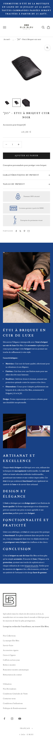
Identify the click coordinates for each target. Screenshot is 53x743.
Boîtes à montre (9, 665)
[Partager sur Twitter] (20, 231)
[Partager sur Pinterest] (24, 231)
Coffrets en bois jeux (11, 660)
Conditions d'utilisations (13, 703)
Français (25, 728)
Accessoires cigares (10, 650)
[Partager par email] (28, 231)
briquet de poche (31, 565)
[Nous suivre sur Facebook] (4, 718)
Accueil (7, 39)
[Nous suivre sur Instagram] (12, 718)
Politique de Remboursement (14, 708)
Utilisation (7, 684)
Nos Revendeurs (9, 689)
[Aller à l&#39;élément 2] (16, 103)
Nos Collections (9, 635)
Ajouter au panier (26, 155)
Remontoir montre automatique (16, 669)
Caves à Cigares (9, 655)
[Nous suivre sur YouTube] (19, 718)
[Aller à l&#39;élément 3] (26, 103)
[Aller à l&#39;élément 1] (7, 103)
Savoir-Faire (8, 645)
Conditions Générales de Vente (15, 693)
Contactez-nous (9, 698)
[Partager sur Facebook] (16, 231)
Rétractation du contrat (12, 674)
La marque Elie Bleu (11, 640)
